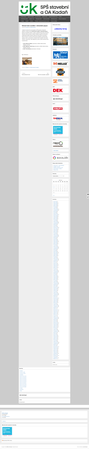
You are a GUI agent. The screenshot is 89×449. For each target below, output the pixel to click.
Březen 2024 (55, 231)
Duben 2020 (55, 278)
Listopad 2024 (56, 223)
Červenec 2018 (56, 297)
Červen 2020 (55, 276)
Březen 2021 (55, 267)
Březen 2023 (55, 243)
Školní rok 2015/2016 (23, 381)
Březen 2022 (55, 255)
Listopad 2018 (56, 294)
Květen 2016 (55, 325)
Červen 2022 (55, 252)
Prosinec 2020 (56, 270)
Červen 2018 (55, 299)
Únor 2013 (55, 356)
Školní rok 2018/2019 (23, 385)
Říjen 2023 (55, 237)
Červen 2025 (55, 215)
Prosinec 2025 (56, 209)
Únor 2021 (55, 268)
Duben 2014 (55, 349)
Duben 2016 (55, 326)
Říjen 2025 (55, 211)
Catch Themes (85, 446)
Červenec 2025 (56, 214)
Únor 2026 (55, 206)
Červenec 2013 (56, 355)
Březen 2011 (55, 358)
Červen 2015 (55, 335)
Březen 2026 (55, 205)
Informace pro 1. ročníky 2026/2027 (59, 165)
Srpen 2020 (55, 275)
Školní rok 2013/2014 (23, 378)
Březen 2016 (55, 327)
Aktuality (27, 67)
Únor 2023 (55, 244)
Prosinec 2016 (56, 317)
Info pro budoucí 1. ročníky (58, 168)
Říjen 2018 (55, 295)
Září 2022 (55, 250)
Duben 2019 (55, 290)
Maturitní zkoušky (31, 16)
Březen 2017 (55, 314)
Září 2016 (55, 320)
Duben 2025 (55, 217)
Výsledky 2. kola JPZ (57, 166)
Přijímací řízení (44, 16)
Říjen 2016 (55, 319)
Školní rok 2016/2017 (23, 382)
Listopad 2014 (56, 343)
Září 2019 (55, 286)
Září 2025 (55, 212)
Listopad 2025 (56, 210)
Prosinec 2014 (56, 342)
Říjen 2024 (55, 224)
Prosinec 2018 (56, 293)
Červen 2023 (55, 240)
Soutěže (27, 20)
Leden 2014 (55, 352)
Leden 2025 (55, 221)
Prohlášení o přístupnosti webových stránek (42, 20)
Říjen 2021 (55, 261)
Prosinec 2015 (56, 330)
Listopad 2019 (56, 283)
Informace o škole (22, 373)
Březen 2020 (55, 279)
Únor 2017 (55, 315)
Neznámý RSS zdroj (7, 440)
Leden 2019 (55, 292)
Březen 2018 (55, 302)
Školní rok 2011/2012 (23, 376)
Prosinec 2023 (56, 235)
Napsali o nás (32, 18)
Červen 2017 (55, 310)
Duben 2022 (55, 254)
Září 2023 (55, 238)
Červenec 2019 (56, 287)
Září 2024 (55, 225)
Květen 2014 (55, 348)
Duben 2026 (55, 204)
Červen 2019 (55, 288)
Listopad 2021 (56, 260)
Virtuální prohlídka (54, 20)
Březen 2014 (55, 351)
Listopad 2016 (56, 318)
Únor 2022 (55, 256)
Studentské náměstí (24, 18)
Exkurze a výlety (22, 372)
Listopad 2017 (56, 306)
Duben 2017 (55, 313)
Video (21, 390)
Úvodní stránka (23, 16)
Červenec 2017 (56, 309)
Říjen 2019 (55, 284)
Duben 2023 (55, 242)
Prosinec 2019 (56, 282)
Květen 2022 (55, 253)
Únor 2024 (55, 232)
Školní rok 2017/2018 (23, 384)
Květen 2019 (55, 289)
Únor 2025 (55, 219)
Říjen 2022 (55, 249)
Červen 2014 (55, 347)
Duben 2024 (55, 230)
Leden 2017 (55, 316)
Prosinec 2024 (56, 222)
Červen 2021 (55, 264)
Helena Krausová (33, 27)
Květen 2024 (55, 229)
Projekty (22, 20)
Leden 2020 (55, 281)
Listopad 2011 (56, 357)
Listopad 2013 (56, 353)
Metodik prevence (54, 18)
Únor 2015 (55, 340)
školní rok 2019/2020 (23, 386)
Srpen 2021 (55, 263)
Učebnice (31, 20)
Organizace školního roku (53, 16)
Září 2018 (55, 296)
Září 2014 (55, 345)
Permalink (37, 67)
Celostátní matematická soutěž (58, 167)
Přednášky (21, 374)
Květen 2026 (55, 203)
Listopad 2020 (56, 271)
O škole (60, 16)
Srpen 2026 (55, 201)
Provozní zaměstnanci (62, 18)
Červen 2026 (55, 202)
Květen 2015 (55, 336)
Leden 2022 (55, 257)
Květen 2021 (55, 265)
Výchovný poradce (46, 18)
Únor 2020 (55, 280)
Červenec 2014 (56, 346)
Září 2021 (55, 262)
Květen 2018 (55, 300)
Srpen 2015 (55, 334)
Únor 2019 (55, 291)
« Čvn (53, 195)
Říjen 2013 (55, 354)
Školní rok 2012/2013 (23, 377)
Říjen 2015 (55, 332)
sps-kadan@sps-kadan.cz (6, 416)
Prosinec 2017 (56, 305)
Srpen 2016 (55, 321)
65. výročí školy (37, 16)
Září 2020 (55, 274)
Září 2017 (55, 308)
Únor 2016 (55, 328)
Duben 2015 (55, 338)
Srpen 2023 (55, 239)
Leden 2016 (55, 329)
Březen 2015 (55, 339)
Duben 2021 (55, 266)
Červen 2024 (55, 228)
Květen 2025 (55, 216)
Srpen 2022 (55, 251)
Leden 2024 (55, 234)
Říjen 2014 (55, 344)
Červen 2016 (55, 323)
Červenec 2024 (56, 227)
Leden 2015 (55, 341)
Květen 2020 (55, 277)
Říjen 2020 (55, 273)
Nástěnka (4, 421)
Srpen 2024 (55, 226)
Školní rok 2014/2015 (23, 380)
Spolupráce (21, 389)
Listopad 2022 (56, 248)
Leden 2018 (55, 304)
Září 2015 (55, 333)
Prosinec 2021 (56, 258)
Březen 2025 (55, 218)
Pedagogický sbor (39, 18)
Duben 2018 (55, 301)
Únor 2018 (55, 303)
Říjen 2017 (55, 307)
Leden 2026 (55, 208)
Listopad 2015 (56, 331)
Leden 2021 (55, 269)
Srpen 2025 (55, 213)
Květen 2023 (55, 241)
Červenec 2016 (56, 322)
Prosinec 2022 (56, 247)
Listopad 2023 (56, 236)
